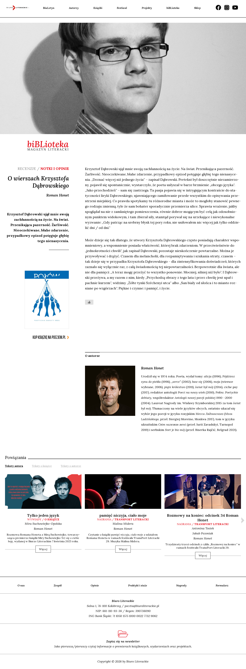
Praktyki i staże (137, 585)
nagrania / (123, 519)
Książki (97, 8)
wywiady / (43, 519)
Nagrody (181, 585)
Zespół (58, 585)
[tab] (14, 465)
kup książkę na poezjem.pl (49, 337)
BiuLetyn (48, 8)
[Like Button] (89, 302)
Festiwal (122, 8)
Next (242, 520)
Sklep (197, 8)
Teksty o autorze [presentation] (71, 466)
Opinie (95, 585)
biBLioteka (173, 8)
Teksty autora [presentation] (14, 466)
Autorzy (74, 8)
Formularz (222, 585)
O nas (21, 585)
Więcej (43, 549)
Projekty (147, 8)
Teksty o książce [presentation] (42, 466)
